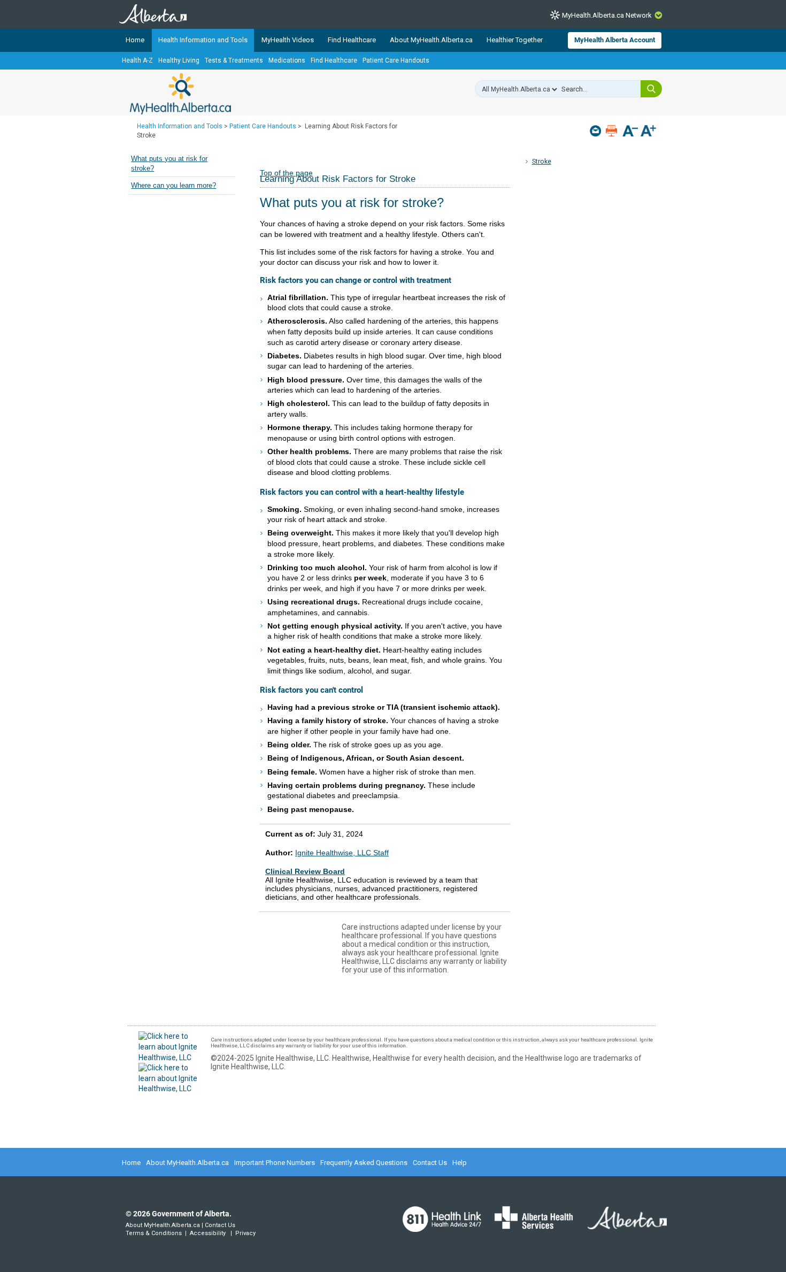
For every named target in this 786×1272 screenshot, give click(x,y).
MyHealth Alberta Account (614, 40)
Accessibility (208, 1233)
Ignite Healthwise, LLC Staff (342, 852)
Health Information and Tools (203, 40)
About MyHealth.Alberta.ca (431, 40)
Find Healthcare (352, 40)
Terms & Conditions (154, 1233)
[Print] (612, 130)
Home (135, 40)
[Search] (651, 88)
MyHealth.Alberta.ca (180, 93)
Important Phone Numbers (274, 1163)
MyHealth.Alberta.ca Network (607, 15)
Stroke (541, 161)
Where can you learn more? (173, 185)
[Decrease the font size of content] (630, 132)
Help (459, 1163)
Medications (286, 60)
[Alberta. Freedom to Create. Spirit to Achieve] (621, 1224)
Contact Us (430, 1163)
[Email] (596, 130)
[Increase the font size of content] (648, 132)
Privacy (245, 1233)
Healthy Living (178, 60)
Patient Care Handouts (396, 60)
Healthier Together (515, 40)
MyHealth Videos (287, 40)
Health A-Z (137, 60)
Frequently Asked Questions (363, 1163)
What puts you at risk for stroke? (169, 163)
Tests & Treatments (234, 60)
